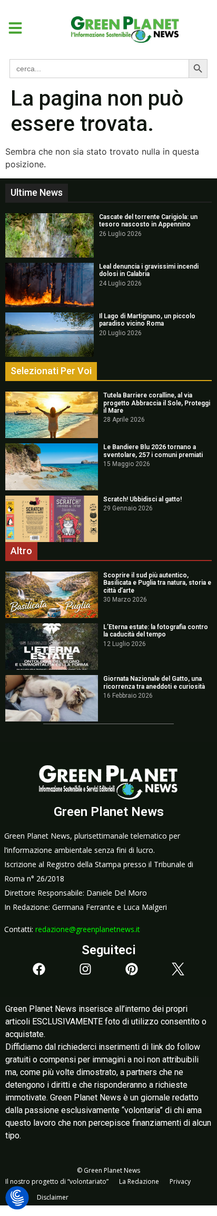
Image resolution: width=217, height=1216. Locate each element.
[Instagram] (85, 969)
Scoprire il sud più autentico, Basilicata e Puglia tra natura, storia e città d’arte (157, 583)
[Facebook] (39, 969)
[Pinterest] (131, 969)
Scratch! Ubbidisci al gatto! (142, 499)
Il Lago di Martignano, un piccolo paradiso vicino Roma (147, 319)
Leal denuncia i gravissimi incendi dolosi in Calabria (149, 270)
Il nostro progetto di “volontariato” (56, 1181)
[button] (11, 28)
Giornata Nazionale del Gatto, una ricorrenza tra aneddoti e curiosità (154, 682)
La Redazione (139, 1181)
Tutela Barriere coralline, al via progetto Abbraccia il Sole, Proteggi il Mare (156, 403)
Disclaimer (52, 1197)
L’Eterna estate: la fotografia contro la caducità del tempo (155, 630)
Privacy (180, 1181)
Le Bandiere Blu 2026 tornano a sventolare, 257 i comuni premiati (153, 450)
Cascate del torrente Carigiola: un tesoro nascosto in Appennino (148, 220)
